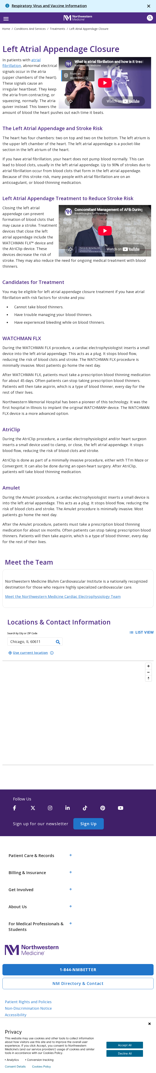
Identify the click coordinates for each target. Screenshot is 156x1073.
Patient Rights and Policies (28, 1001)
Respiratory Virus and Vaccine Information (49, 5)
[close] (148, 6)
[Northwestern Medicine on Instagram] (56, 810)
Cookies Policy (41, 1066)
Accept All (124, 1045)
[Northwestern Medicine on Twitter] (39, 810)
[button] (5, 17)
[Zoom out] (148, 672)
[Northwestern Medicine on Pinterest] (109, 810)
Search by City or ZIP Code (22, 633)
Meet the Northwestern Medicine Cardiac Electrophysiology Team (63, 596)
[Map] (78, 713)
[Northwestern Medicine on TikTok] (91, 810)
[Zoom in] (148, 666)
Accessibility (15, 1014)
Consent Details (15, 1066)
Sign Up (88, 823)
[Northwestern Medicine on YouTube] (126, 810)
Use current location (28, 652)
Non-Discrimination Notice (28, 1008)
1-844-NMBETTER (78, 969)
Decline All (125, 1053)
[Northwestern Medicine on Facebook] (21, 810)
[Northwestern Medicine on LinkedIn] (74, 810)
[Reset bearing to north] (148, 678)
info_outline (52, 653)
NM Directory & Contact (78, 983)
